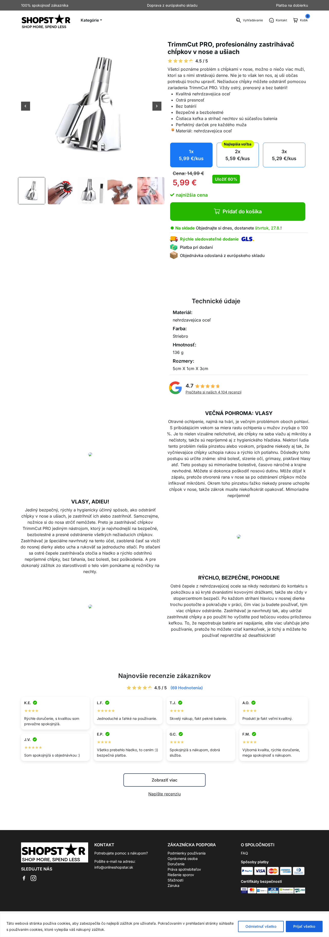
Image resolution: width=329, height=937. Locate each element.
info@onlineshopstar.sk (113, 867)
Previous (25, 106)
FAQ (244, 853)
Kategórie (90, 20)
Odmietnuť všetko (260, 926)
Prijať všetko (304, 926)
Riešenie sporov (181, 874)
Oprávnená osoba (183, 858)
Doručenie (176, 864)
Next (156, 106)
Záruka (173, 885)
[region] (164, 925)
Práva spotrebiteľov (184, 869)
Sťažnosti (175, 880)
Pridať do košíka (242, 211)
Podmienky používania (187, 853)
